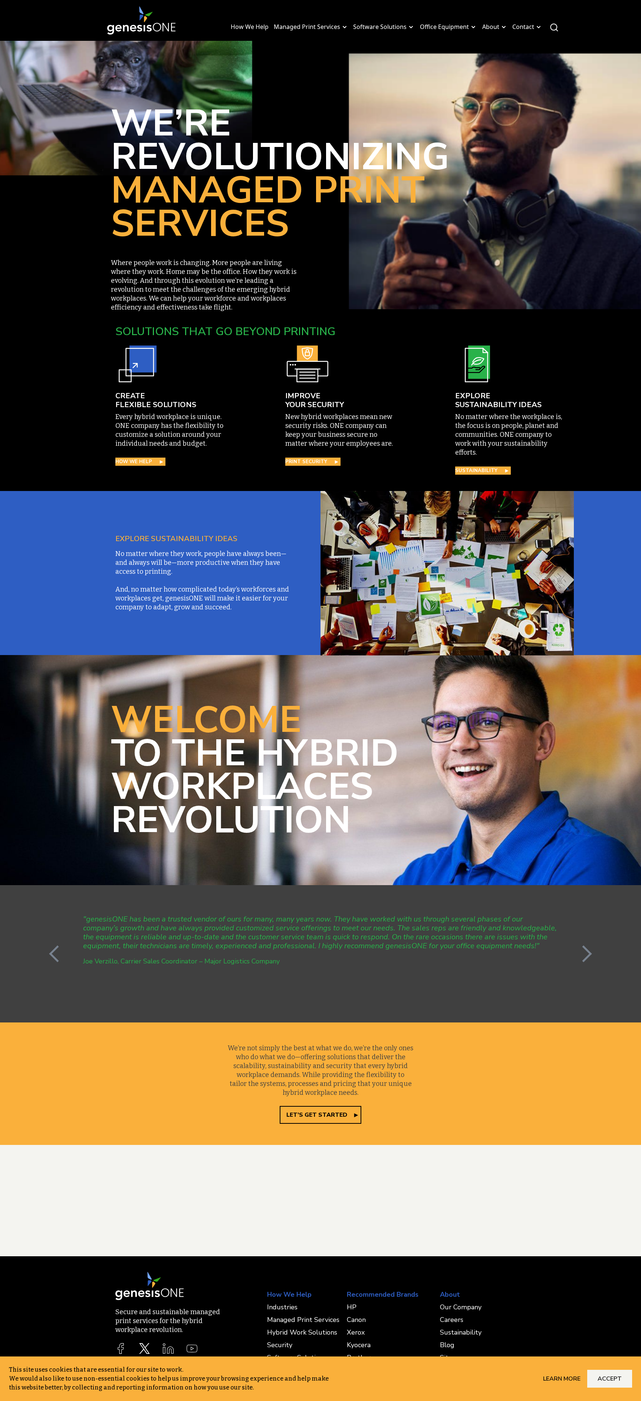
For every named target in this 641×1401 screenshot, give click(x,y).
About (490, 27)
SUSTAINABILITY (476, 470)
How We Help (250, 27)
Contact (523, 27)
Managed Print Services (307, 27)
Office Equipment (444, 27)
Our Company (460, 1307)
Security (279, 1345)
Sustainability (460, 1332)
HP (351, 1307)
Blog (447, 1345)
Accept (610, 1379)
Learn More (562, 1379)
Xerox (356, 1332)
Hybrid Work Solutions (302, 1332)
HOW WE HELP (133, 461)
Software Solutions (380, 27)
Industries (282, 1307)
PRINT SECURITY (306, 461)
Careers (451, 1319)
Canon (356, 1319)
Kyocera (359, 1345)
